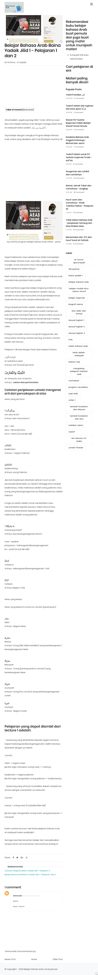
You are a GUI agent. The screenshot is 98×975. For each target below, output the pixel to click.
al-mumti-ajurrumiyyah (79, 261)
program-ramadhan (78, 387)
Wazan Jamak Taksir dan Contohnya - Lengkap (78, 187)
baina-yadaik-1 (76, 275)
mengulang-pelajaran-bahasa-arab (79, 371)
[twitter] (17, 857)
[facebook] (13, 857)
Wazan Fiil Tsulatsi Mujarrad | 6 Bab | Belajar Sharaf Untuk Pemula (78, 123)
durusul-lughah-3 (77, 333)
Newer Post (10, 959)
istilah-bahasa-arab (78, 346)
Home (34, 959)
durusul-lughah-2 (77, 326)
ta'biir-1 (72, 400)
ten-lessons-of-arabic (79, 439)
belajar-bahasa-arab (79, 282)
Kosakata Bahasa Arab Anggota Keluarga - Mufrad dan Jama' (77, 140)
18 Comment (79, 192)
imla (70, 339)
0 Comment (79, 98)
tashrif (72, 431)
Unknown (17, 895)
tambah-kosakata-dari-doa (79, 417)
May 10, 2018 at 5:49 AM (31, 896)
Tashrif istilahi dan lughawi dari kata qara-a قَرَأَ (79, 107)
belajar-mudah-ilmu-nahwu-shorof (79, 290)
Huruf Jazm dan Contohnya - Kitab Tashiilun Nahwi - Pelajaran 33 (79, 204)
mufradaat (74, 380)
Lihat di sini (28, 109)
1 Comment (78, 112)
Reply (15, 906)
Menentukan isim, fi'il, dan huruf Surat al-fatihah (79, 239)
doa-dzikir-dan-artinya (79, 312)
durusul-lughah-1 (76, 320)
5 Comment (79, 129)
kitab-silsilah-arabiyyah (79, 354)
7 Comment (79, 147)
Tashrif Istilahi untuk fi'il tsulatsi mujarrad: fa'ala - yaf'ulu (79, 157)
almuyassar (74, 269)
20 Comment (78, 229)
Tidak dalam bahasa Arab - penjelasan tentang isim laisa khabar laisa (79, 223)
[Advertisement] (33, 86)
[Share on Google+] (22, 857)
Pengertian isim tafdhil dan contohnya (77, 173)
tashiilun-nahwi (76, 425)
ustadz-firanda (76, 447)
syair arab (73, 393)
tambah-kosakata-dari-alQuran (79, 408)
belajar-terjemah (77, 297)
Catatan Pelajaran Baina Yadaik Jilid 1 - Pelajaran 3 (27, 870)
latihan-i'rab (74, 361)
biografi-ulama (76, 304)
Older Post (58, 959)
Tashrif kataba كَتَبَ (75, 94)
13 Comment (79, 178)
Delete (21, 906)
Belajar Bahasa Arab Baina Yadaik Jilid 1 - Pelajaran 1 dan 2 (30, 874)
